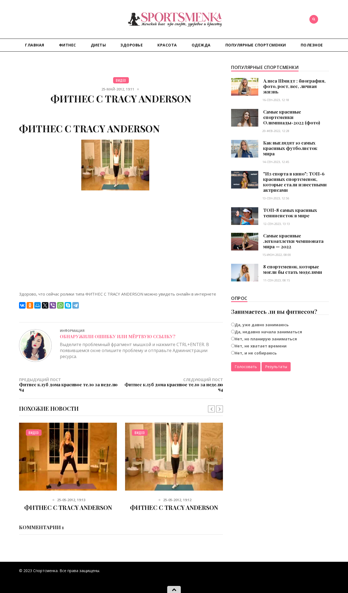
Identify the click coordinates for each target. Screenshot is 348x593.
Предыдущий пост (68, 384)
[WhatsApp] (60, 305)
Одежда (201, 45)
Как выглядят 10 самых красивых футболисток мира (290, 148)
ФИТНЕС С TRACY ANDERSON (68, 507)
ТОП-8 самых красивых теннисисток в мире (290, 212)
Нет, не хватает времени (261, 346)
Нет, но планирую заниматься (266, 338)
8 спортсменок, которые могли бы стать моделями (292, 269)
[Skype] (68, 305)
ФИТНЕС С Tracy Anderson (174, 507)
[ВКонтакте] (22, 305)
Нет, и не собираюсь (256, 353)
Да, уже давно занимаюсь (262, 324)
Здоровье (131, 45)
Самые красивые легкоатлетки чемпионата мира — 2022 (293, 241)
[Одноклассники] (30, 305)
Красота (167, 45)
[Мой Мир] (37, 305)
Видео (121, 80)
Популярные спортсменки (255, 45)
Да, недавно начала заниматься (268, 331)
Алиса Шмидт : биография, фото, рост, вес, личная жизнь (294, 86)
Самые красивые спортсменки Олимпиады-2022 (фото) (291, 117)
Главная (34, 45)
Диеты (98, 45)
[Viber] (52, 305)
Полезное (312, 45)
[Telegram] (75, 305)
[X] (45, 305)
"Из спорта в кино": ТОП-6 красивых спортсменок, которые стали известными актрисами (295, 182)
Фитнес (67, 45)
